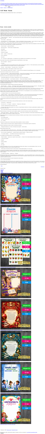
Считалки (6, 4)
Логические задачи (13, 4)
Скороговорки (2, 4)
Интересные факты (41, 4)
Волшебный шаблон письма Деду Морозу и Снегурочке (8, 204)
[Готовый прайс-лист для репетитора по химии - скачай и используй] (15, 392)
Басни (33, 3)
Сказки (16, 3)
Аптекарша (42, 166)
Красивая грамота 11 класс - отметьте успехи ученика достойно (9, 361)
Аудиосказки (20, 3)
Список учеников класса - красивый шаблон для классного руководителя (11, 235)
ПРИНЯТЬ (2, 433)
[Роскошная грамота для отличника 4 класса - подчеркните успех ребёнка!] (15, 329)
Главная (1, 7)
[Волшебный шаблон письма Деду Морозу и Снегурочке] (15, 203)
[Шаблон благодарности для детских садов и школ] (15, 423)
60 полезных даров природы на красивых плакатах (8, 267)
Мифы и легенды (28, 4)
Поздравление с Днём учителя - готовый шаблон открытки (9, 298)
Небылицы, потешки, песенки (20, 4)
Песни (26, 3)
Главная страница (4, 3)
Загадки (9, 4)
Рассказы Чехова (10, 7)
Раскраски (23, 3)
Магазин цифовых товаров (11, 3)
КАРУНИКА (2, 0)
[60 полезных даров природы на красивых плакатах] (15, 266)
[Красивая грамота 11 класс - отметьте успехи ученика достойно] (15, 360)
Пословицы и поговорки (38, 3)
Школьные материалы (34, 4)
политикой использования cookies (32, 432)
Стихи (28, 3)
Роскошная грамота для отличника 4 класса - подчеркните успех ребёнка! (11, 330)
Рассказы (30, 3)
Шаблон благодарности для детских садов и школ (7, 424)
